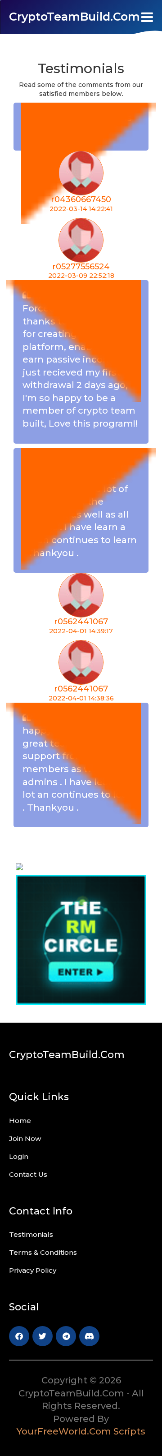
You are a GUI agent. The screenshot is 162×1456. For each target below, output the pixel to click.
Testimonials (31, 1234)
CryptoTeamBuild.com (74, 16)
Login (18, 1156)
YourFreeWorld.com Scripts (81, 1431)
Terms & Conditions (43, 1252)
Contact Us (28, 1174)
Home (20, 1120)
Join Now (25, 1138)
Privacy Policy (32, 1270)
